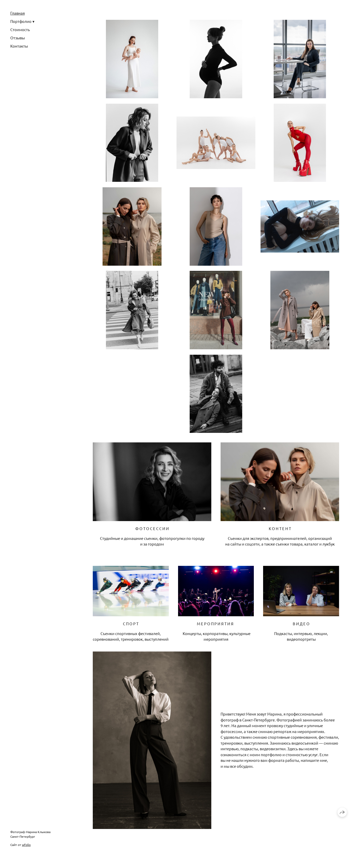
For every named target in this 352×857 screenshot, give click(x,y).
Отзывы (17, 37)
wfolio (26, 845)
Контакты (19, 45)
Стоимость (20, 29)
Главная (17, 13)
